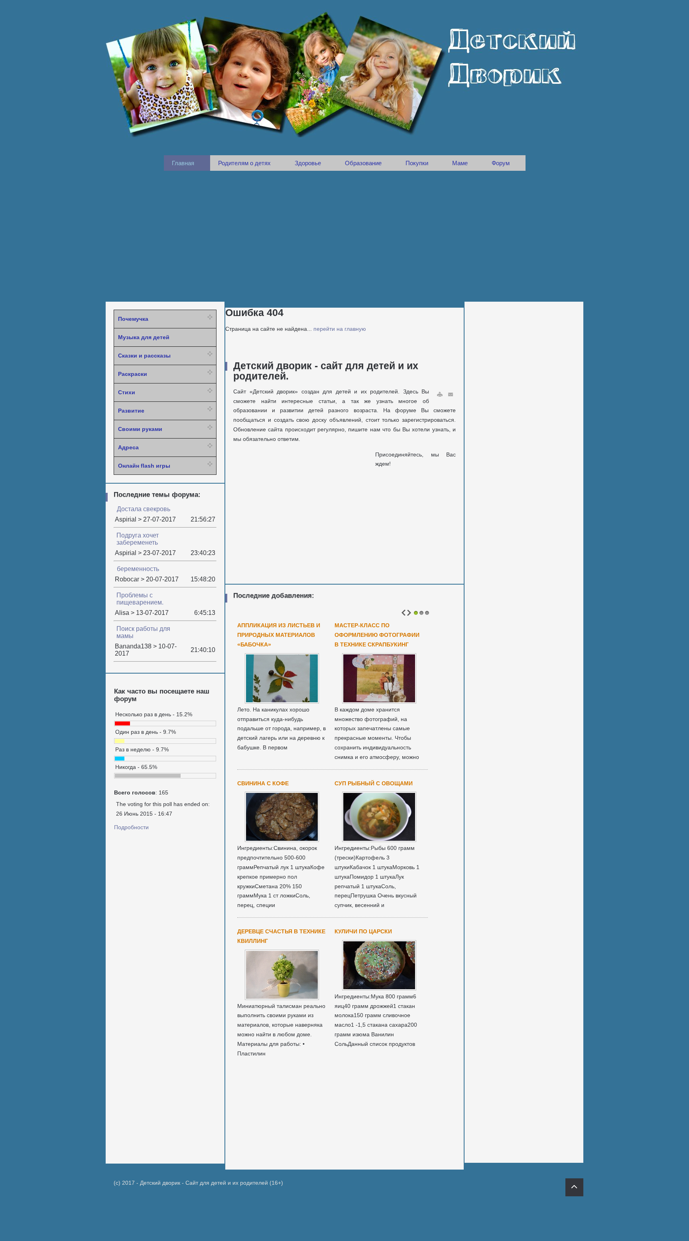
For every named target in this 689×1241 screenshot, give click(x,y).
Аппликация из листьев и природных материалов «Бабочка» (278, 635)
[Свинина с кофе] (282, 839)
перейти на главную (339, 329)
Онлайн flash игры (144, 465)
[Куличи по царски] (379, 988)
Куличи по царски (363, 931)
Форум (501, 163)
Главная (183, 163)
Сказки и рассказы (144, 355)
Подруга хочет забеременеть (137, 539)
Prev (404, 613)
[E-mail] (451, 394)
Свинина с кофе (263, 783)
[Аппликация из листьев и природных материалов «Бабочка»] (282, 701)
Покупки (417, 163)
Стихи (126, 392)
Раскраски (132, 374)
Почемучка (133, 319)
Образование (363, 163)
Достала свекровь (143, 509)
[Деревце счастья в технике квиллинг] (282, 997)
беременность (138, 568)
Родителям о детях (244, 163)
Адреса (128, 447)
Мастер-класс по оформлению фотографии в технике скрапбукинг (377, 635)
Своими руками (140, 429)
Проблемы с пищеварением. (139, 599)
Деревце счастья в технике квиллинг (281, 936)
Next (409, 613)
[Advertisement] (344, 236)
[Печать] (440, 394)
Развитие (131, 410)
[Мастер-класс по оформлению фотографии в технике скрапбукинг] (379, 701)
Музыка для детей (143, 337)
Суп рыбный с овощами (374, 783)
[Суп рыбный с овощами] (379, 839)
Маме (460, 163)
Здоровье (308, 163)
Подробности (131, 827)
